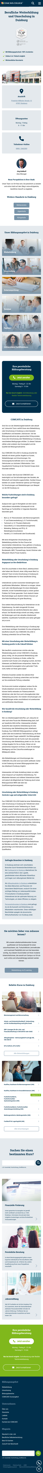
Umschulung (6, 1390)
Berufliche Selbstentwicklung (12, 1437)
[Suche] (32, 3)
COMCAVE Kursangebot (10, 1397)
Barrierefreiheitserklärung (27, 1467)
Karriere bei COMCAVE (10, 1422)
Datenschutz (17, 1465)
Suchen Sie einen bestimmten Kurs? (21, 1152)
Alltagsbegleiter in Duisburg (18, 883)
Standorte (5, 1412)
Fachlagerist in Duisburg (16, 870)
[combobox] (18, 1163)
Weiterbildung (7, 1387)
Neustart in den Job (9, 1434)
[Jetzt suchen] (38, 1453)
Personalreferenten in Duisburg (16, 904)
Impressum (6, 1465)
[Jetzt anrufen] (39, 1463)
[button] (21, 378)
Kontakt (5, 1419)
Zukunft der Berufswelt (10, 1444)
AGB (25, 1465)
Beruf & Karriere (7, 1441)
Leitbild (4, 1415)
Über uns (5, 1409)
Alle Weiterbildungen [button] (21, 1053)
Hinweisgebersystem (10, 1467)
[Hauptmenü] (39, 3)
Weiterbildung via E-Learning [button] (22, 970)
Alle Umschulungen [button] (21, 1129)
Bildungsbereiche (8, 1394)
